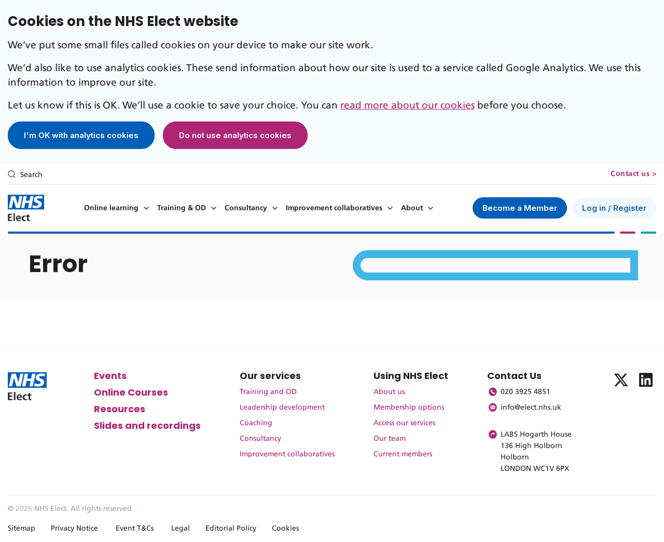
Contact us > (633, 174)
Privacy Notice (74, 528)
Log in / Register (614, 208)
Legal (180, 528)
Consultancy (246, 208)
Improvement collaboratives (334, 208)
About (412, 208)
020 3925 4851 (525, 392)
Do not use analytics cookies (235, 135)
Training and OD (268, 392)
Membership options (409, 407)
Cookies (285, 528)
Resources (119, 408)
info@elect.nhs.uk (531, 407)
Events (110, 375)
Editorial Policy (230, 528)
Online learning (111, 208)
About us (389, 392)
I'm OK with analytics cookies (81, 135)
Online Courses (131, 392)
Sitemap (21, 528)
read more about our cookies (407, 106)
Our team (390, 438)
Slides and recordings (147, 425)
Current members (403, 454)
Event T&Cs (135, 528)
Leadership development (282, 407)
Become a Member (519, 208)
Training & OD (181, 208)
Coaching (256, 423)
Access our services (404, 423)
